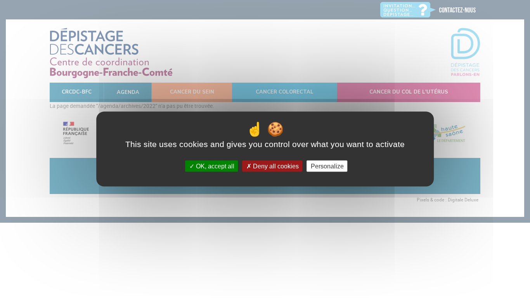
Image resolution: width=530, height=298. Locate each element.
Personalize (327, 166)
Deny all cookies (275, 166)
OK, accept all (214, 166)
